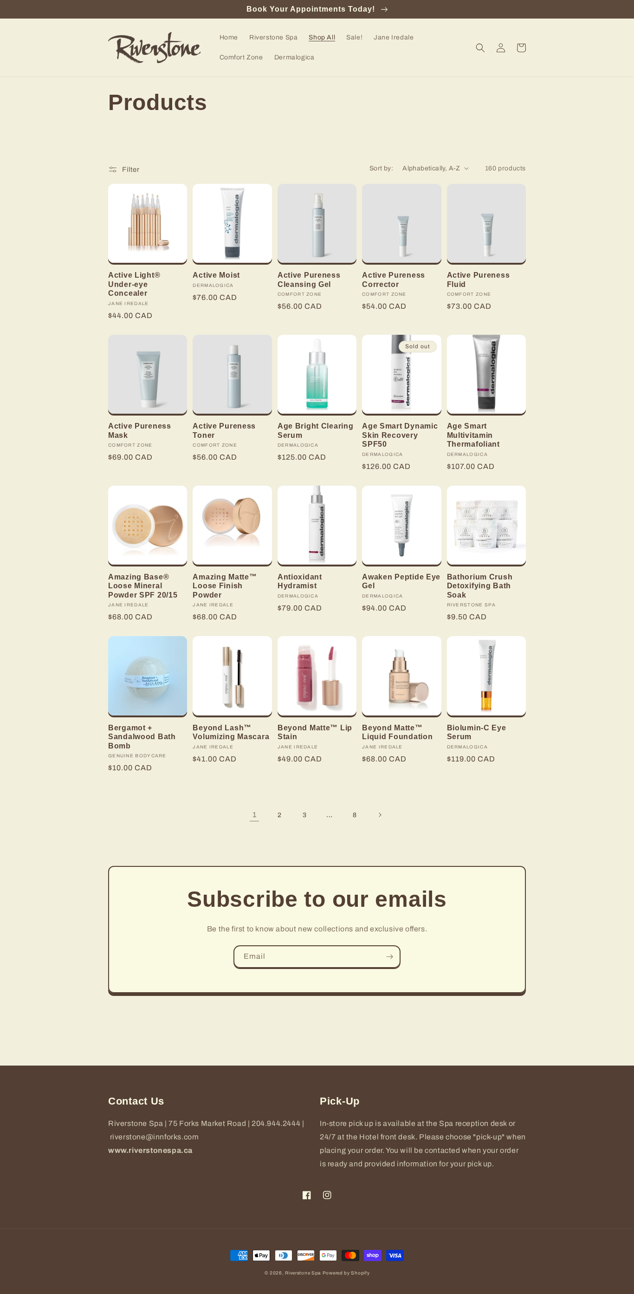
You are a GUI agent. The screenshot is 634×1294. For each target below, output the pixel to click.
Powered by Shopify (346, 1272)
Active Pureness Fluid (478, 279)
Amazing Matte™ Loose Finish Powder (225, 586)
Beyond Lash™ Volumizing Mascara (231, 732)
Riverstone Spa (303, 1272)
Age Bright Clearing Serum (316, 430)
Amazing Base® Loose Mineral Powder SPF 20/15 (143, 586)
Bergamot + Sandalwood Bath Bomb (142, 737)
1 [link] (254, 815)
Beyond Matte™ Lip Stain (315, 732)
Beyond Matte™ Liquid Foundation (397, 732)
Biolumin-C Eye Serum (476, 732)
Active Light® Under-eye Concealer (134, 284)
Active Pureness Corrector (393, 279)
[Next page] (379, 815)
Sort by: (381, 168)
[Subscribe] (389, 956)
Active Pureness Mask (139, 430)
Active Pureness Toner (224, 430)
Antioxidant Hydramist (300, 581)
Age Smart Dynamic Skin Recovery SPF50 (400, 435)
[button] (480, 48)
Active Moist (216, 275)
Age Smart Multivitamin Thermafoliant (473, 435)
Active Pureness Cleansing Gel (309, 279)
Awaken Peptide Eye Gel (401, 581)
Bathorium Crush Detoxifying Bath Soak (480, 586)
